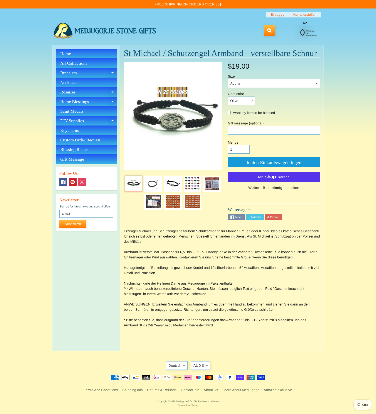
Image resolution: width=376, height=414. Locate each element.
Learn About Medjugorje (240, 390)
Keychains (69, 130)
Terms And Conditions (101, 390)
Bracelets (88, 74)
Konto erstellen (305, 14)
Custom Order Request (80, 139)
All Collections (73, 63)
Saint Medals (72, 111)
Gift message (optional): (246, 123)
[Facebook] (63, 182)
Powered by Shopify (188, 405)
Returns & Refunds (161, 390)
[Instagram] (82, 182)
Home (65, 53)
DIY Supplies (88, 122)
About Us (211, 390)
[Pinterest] (73, 182)
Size (231, 76)
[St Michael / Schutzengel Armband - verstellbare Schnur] (133, 184)
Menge (233, 142)
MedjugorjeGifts (184, 401)
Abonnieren (73, 224)
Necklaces (69, 82)
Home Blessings (88, 102)
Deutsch (174, 365)
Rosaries (88, 93)
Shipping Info (132, 390)
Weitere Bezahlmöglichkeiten (273, 188)
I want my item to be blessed (253, 113)
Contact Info (190, 390)
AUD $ (198, 365)
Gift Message (72, 159)
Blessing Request (75, 149)
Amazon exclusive (278, 390)
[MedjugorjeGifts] (105, 30)
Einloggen (278, 14)
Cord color (236, 94)
